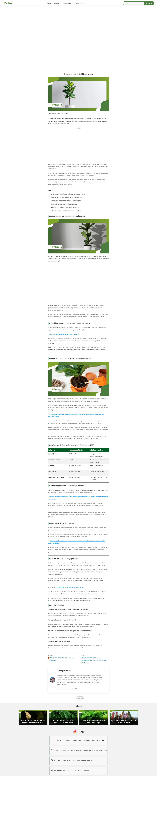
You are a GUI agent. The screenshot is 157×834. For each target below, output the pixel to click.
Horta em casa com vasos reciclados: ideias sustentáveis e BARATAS (94, 660)
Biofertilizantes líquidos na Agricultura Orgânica (64, 334)
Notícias (57, 3)
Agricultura (67, 3)
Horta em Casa (80, 3)
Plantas (80, 698)
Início (49, 3)
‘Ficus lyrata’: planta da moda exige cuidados (70, 587)
